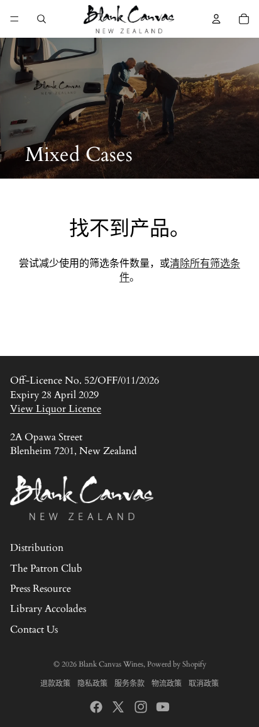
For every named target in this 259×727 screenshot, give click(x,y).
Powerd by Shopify (176, 664)
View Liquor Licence (55, 409)
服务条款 (129, 684)
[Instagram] (140, 706)
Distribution (36, 548)
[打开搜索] (41, 19)
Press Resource (40, 589)
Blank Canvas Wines (111, 664)
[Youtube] (162, 706)
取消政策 (204, 684)
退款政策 (55, 684)
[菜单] (14, 18)
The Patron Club (46, 568)
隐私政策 (92, 684)
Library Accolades (48, 609)
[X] (118, 706)
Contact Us (34, 629)
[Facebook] (96, 706)
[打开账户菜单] (216, 19)
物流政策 (167, 684)
